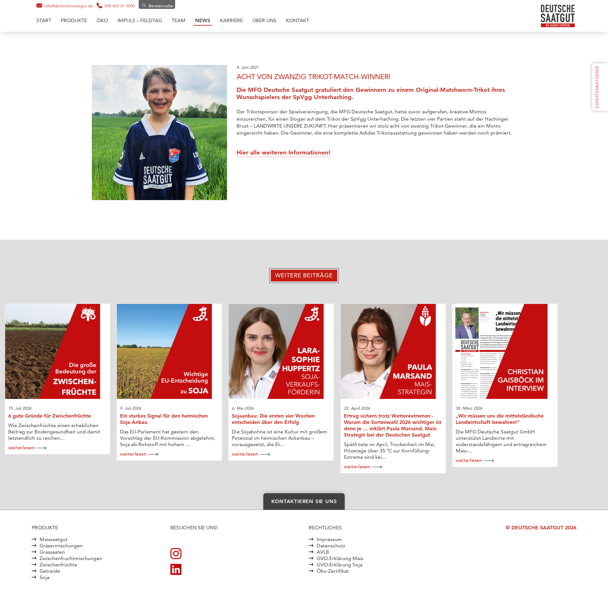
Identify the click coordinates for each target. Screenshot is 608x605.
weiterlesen (21, 447)
